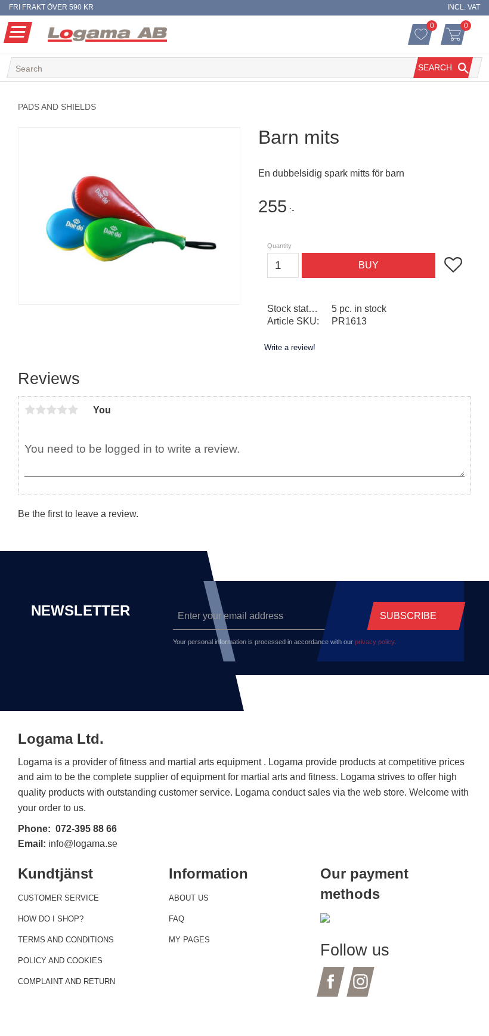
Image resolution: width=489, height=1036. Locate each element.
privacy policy (374, 641)
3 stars (51, 409)
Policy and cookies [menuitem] (60, 960)
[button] (18, 32)
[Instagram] (360, 989)
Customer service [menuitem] (58, 897)
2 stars (40, 409)
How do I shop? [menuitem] (50, 918)
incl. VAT (463, 7)
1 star (29, 409)
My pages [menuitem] (189, 939)
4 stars (62, 409)
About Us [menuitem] (189, 897)
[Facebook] (330, 989)
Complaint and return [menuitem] (66, 981)
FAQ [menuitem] (176, 918)
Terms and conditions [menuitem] (66, 939)
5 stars (72, 409)
